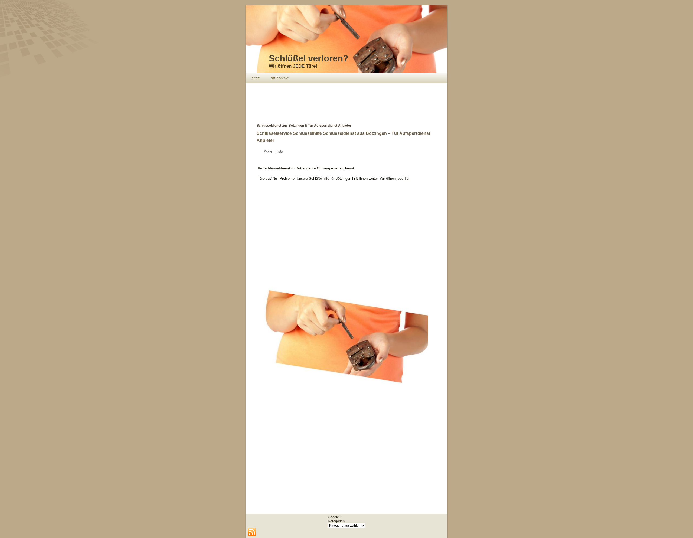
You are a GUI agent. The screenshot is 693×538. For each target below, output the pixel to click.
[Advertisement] (344, 99)
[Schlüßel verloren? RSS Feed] (251, 532)
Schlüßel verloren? (308, 58)
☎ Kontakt (280, 78)
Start (256, 78)
